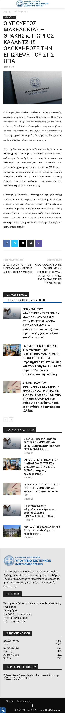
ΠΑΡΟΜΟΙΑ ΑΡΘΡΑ (16, 295)
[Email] (22, 243)
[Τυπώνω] (30, 243)
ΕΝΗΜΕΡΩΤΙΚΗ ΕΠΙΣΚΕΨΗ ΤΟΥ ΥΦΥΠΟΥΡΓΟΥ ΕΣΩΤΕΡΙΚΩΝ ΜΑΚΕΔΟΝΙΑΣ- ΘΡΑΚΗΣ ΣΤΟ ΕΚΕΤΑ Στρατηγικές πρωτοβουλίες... (41, 467)
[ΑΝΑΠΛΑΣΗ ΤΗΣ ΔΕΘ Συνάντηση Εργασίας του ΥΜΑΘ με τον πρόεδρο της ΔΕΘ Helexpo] (12, 531)
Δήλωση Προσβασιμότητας (16, 677)
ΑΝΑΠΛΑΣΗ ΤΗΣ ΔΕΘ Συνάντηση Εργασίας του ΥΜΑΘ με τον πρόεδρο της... (42, 530)
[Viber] (38, 243)
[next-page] (11, 419)
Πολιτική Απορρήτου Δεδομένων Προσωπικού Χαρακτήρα (31, 675)
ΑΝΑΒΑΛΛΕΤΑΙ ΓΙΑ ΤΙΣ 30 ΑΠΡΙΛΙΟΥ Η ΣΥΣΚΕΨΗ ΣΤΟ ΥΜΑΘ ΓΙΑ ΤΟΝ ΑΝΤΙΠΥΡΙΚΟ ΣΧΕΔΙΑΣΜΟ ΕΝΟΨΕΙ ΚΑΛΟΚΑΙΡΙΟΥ (48, 274)
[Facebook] (6, 243)
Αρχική (6, 11)
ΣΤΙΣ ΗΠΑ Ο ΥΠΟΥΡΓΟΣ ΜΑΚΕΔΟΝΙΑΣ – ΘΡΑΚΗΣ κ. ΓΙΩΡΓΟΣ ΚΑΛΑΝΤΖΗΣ (17, 268)
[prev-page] (5, 419)
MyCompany (55, 710)
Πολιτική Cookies (12, 679)
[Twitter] (14, 243)
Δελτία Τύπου (21, 11)
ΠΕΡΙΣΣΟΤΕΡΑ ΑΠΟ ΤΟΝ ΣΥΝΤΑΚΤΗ (25, 300)
